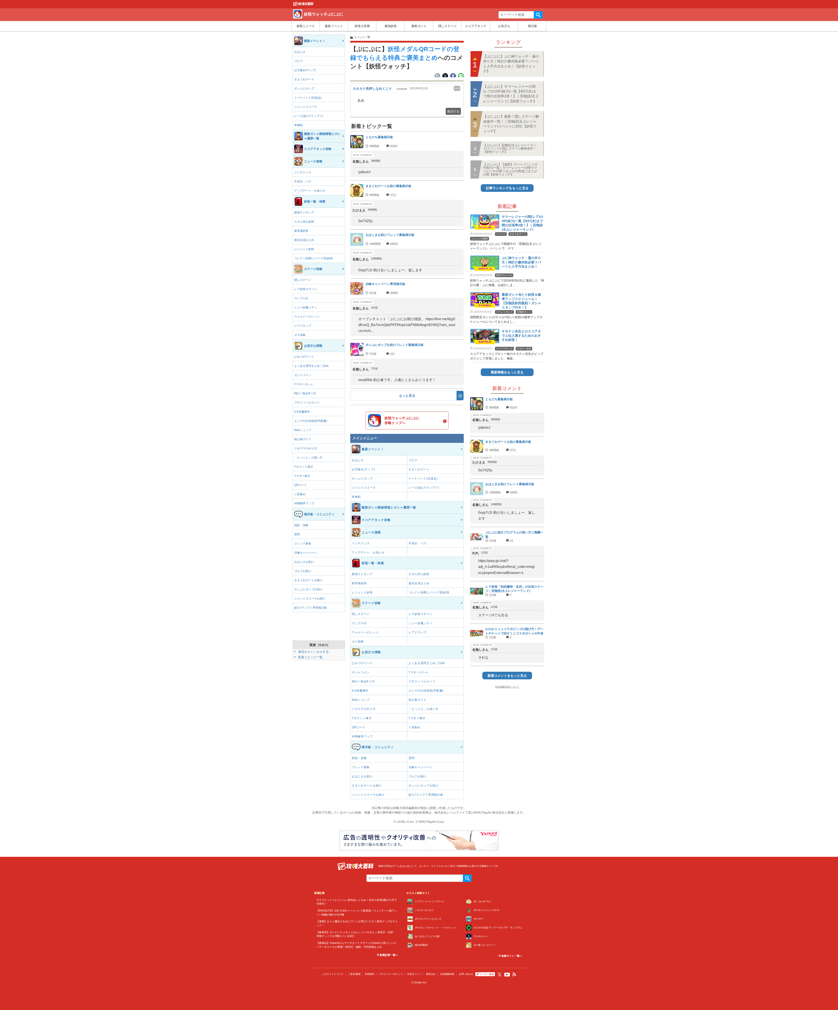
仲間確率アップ (304, 503)
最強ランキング (304, 212)
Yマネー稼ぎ (302, 476)
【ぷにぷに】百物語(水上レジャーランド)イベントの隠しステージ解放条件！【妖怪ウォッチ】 (509, 148)
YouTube (507, 974)
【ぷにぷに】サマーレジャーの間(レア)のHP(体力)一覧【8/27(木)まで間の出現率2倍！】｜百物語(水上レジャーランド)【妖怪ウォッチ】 (511, 94)
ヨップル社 (301, 298)
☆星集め (300, 494)
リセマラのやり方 (305, 448)
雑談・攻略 (301, 525)
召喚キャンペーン (305, 552)
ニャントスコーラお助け (309, 598)
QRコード (300, 485)
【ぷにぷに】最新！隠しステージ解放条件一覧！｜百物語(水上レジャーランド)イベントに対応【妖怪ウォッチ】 (511, 124)
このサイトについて (332, 974)
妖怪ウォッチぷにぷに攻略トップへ (402, 420)
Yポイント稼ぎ (303, 466)
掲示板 (532, 26)
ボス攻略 (300, 335)
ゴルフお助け (302, 571)
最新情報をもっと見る (507, 372)
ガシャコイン (302, 375)
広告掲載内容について (507, 686)
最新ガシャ (419, 26)
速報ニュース (305, 26)
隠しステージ (447, 26)
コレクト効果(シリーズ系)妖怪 (313, 258)
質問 (297, 534)
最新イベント (334, 26)
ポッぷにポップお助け (308, 589)
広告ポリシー (414, 974)
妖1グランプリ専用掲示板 (310, 607)
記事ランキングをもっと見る (507, 188)
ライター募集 (486, 974)
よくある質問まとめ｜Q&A (311, 366)
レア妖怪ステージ (305, 289)
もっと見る (407, 395)
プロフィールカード (307, 402)
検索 (538, 15)
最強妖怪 (391, 26)
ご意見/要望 (354, 974)
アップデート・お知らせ (309, 190)
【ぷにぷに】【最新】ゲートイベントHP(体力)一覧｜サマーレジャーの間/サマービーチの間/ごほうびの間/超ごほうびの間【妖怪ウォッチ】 (510, 169)
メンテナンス (302, 172)
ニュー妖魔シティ (305, 307)
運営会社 (431, 974)
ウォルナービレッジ (307, 316)
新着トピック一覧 (310, 657)
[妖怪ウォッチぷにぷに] (303, 5)
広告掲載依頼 (447, 974)
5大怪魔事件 (302, 411)
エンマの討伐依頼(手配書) (310, 421)
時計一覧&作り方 (305, 393)
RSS (514, 974)
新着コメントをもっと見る (507, 675)
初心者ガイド (302, 439)
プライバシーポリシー (391, 974)
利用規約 (369, 974)
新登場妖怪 (301, 230)
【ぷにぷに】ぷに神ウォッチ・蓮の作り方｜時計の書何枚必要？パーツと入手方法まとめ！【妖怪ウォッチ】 (511, 64)
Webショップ (302, 430)
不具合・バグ (302, 181)
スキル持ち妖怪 (304, 221)
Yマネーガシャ (303, 384)
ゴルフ (298, 61)
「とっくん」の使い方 (308, 457)
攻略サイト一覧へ (511, 955)
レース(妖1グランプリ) (308, 116)
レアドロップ (302, 325)
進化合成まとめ (304, 240)
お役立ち (504, 26)
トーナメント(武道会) (307, 97)
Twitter (499, 974)
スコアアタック (475, 26)
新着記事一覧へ (388, 955)
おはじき (300, 51)
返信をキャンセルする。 (314, 651)
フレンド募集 (302, 543)
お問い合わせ (466, 974)
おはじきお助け (304, 561)
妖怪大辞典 (362, 26)
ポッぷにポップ (304, 88)
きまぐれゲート (304, 79)
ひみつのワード (304, 356)
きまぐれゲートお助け (308, 580)
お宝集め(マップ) (305, 70)
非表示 (323, 645)
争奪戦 (298, 125)
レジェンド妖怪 (304, 249)
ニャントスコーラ (305, 106)
